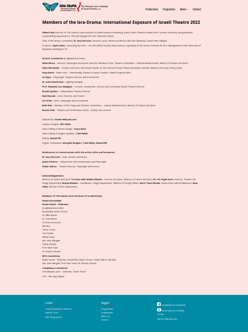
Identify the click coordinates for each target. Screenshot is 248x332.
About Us (105, 316)
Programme (169, 9)
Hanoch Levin (51, 312)
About (183, 9)
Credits (160, 314)
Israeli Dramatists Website (58, 308)
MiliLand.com (171, 318)
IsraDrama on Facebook (173, 304)
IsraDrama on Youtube (172, 310)
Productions (152, 9)
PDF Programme (53, 317)
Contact (197, 9)
